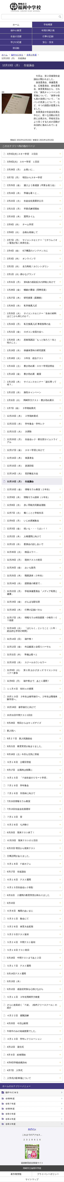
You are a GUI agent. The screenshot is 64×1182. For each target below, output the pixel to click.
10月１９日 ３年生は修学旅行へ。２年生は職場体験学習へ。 (32, 698)
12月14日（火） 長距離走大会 (22, 473)
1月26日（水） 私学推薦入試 (22, 305)
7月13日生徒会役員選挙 (18, 809)
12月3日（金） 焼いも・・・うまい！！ (27, 528)
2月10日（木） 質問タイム (21, 216)
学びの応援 (16, 42)
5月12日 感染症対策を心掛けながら (25, 989)
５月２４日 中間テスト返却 (21, 942)
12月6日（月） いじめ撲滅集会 (23, 520)
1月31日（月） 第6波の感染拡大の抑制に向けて (31, 282)
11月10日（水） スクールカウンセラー (26, 662)
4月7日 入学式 (15, 1070)
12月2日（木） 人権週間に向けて (24, 536)
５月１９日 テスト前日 (18, 950)
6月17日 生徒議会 (16, 871)
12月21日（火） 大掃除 (19, 431)
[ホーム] (32, 7)
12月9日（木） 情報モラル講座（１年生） (28, 497)
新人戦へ (11, 730)
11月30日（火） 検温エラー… (22, 552)
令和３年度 (32, 55)
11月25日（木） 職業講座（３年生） (25, 575)
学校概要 (48, 24)
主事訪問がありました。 (19, 856)
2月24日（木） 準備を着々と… (23, 193)
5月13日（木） (14, 981)
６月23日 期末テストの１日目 (22, 840)
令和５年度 (10, 1114)
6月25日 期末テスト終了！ (21, 832)
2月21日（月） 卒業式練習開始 (23, 208)
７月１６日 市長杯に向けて (21, 793)
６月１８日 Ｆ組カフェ (19, 864)
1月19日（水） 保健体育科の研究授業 (26, 350)
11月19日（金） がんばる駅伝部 (23, 602)
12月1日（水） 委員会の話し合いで (25, 544)
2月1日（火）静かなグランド (21, 274)
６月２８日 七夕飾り (18, 824)
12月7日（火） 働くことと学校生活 (25, 513)
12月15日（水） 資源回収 (20, 465)
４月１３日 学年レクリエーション (24, 1039)
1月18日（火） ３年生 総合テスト (25, 358)
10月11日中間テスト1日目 (19, 715)
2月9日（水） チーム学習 (20, 224)
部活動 (16, 48)
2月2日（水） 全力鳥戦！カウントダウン (28, 266)
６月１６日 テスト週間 (19, 879)
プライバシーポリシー (48, 1174)
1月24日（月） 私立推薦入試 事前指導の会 (28, 324)
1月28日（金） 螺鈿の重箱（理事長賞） (27, 290)
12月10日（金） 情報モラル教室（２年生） (29, 489)
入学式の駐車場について (19, 1078)
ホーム (16, 24)
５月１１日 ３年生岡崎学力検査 (23, 997)
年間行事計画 (48, 30)
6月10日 (11, 903)
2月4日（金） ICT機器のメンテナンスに (27, 250)
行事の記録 (48, 36)
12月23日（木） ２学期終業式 (22, 416)
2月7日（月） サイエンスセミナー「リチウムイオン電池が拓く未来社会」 (32, 241)
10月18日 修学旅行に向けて (21, 707)
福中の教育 (17, 30)
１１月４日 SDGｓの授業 (20, 688)
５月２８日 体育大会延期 (20, 926)
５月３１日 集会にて (18, 918)
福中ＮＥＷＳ (17, 55)
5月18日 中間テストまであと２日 (24, 957)
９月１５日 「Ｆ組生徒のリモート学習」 (27, 777)
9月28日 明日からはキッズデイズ (24, 723)
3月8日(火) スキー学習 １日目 (23, 161)
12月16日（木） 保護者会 (20, 458)
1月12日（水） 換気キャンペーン (24, 392)
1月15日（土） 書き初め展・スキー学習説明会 (30, 366)
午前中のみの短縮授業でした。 (22, 1031)
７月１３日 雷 (14, 817)
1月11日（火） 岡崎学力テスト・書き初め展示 (30, 400)
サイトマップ (32, 1179)
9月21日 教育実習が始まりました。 (25, 746)
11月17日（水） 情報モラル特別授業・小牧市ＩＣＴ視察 (32, 619)
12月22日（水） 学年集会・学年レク (26, 423)
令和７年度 (10, 1104)
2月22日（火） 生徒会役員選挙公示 (25, 201)
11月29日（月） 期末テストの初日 (24, 560)
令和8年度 (10, 1098)
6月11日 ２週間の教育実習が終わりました (28, 895)
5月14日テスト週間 (16, 973)
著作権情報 (16, 1174)
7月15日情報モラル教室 (18, 801)
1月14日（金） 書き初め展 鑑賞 (24, 374)
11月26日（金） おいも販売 (21, 567)
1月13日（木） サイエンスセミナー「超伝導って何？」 (31, 383)
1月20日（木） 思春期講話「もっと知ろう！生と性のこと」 (31, 341)
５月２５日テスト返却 (18, 934)
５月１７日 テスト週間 (19, 965)
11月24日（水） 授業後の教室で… (24, 583)
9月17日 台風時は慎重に (19, 770)
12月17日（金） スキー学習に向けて (26, 450)
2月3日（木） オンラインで (21, 258)
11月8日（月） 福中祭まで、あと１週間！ (28, 681)
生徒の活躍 (16, 36)
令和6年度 (10, 1109)
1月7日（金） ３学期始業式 (21, 408)
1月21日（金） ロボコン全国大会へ (25, 332)
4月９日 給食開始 (16, 1054)
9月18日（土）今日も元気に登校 (23, 754)
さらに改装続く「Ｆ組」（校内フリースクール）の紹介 (32, 1006)
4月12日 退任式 (15, 1047)
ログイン (32, 1129)
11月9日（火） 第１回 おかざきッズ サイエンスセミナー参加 (32, 671)
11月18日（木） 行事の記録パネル (24, 609)
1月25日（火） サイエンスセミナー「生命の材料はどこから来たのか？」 (31, 314)
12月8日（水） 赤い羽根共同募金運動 (26, 505)
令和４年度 (10, 1119)
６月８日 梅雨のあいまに (20, 911)
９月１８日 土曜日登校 (19, 762)
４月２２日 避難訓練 (18, 1015)
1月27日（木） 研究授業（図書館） (25, 298)
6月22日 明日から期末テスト (21, 848)
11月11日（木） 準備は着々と (22, 654)
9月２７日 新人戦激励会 (19, 738)
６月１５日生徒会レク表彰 (20, 887)
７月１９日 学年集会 (18, 785)
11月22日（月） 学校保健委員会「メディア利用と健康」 (32, 592)
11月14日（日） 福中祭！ (20, 639)
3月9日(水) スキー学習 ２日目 (22, 154)
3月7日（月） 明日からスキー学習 (24, 177)
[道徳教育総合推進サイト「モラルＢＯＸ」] (32, 1158)
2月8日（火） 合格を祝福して (22, 232)
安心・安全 (48, 42)
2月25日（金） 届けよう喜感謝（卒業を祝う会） (31, 185)
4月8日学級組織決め (17, 1062)
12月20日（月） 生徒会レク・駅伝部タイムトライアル (32, 440)
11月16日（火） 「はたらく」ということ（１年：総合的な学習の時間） (32, 629)
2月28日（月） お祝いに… (21, 169)
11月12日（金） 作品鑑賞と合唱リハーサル (29, 646)
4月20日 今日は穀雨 (17, 1023)
